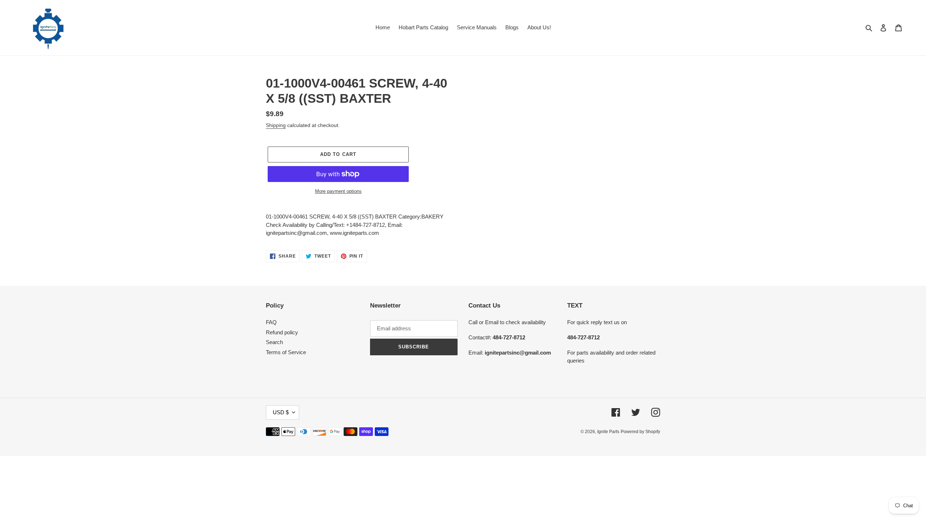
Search (274, 342)
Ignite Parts (608, 431)
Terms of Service (286, 352)
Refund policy (282, 332)
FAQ (271, 322)
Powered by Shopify (640, 431)
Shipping (276, 125)
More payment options (338, 191)
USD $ (281, 412)
